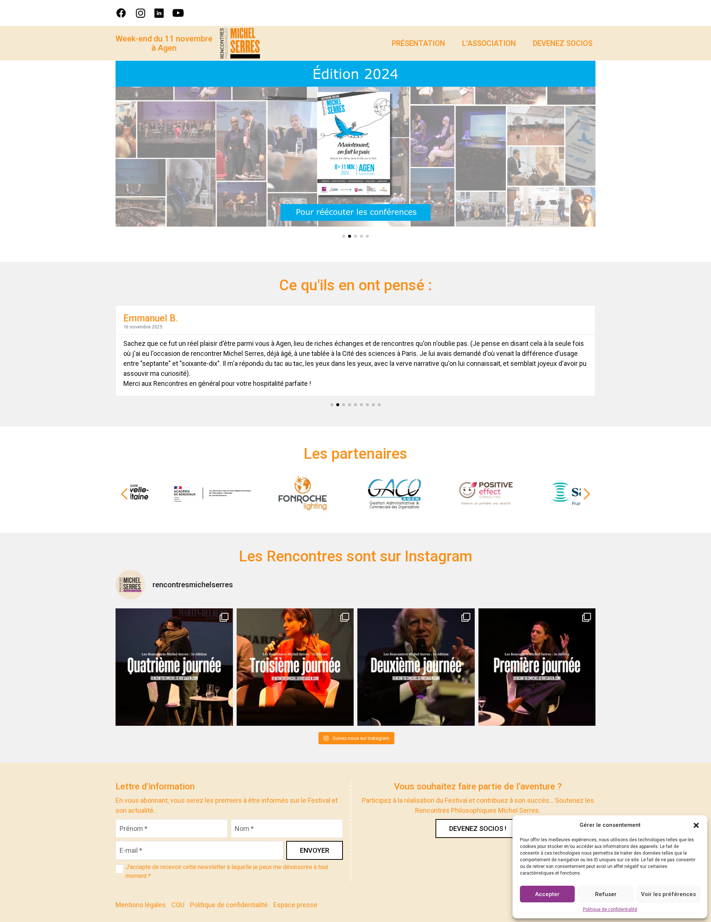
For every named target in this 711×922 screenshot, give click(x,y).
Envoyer (314, 850)
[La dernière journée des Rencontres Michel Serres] (174, 667)
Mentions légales (141, 905)
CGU (177, 905)
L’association (489, 43)
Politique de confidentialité (610, 909)
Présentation (418, 43)
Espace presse (295, 905)
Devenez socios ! (477, 828)
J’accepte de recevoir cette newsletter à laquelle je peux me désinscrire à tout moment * (227, 871)
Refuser (606, 894)
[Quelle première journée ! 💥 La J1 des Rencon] (537, 667)
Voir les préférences (668, 894)
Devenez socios (562, 43)
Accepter (547, 894)
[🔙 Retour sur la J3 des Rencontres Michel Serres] (295, 667)
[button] (696, 825)
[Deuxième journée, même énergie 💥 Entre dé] (416, 667)
